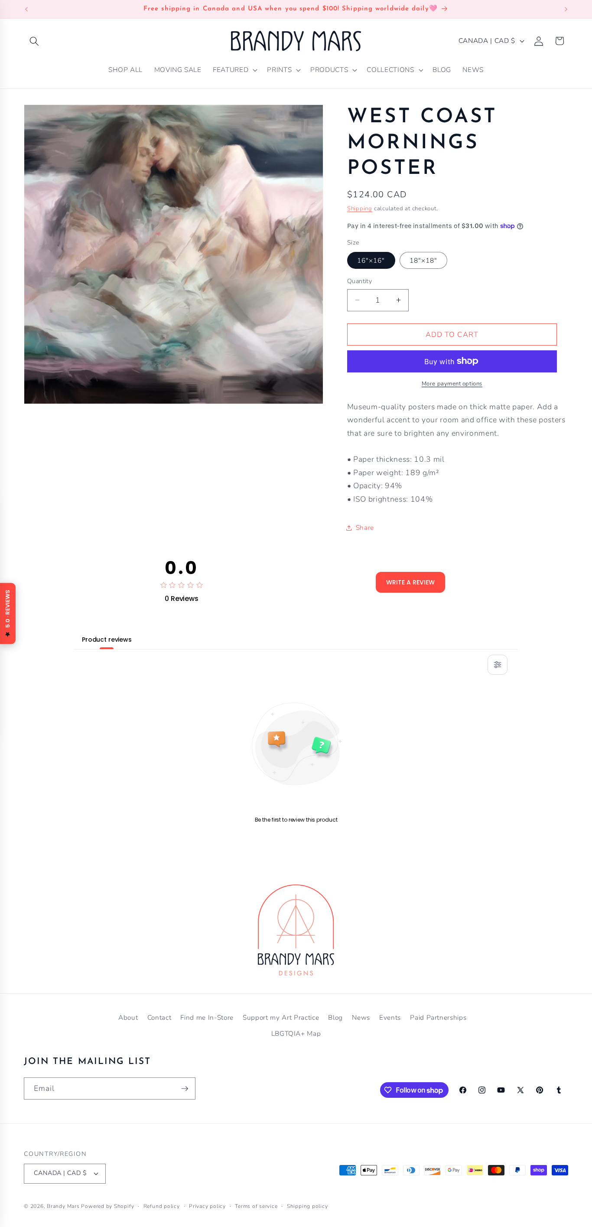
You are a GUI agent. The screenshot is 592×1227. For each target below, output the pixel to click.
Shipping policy (307, 1206)
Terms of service (256, 1206)
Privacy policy (207, 1206)
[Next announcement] (566, 9)
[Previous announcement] (26, 9)
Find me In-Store (207, 1017)
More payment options (452, 384)
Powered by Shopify (107, 1206)
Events (390, 1017)
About (128, 1017)
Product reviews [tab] (107, 639)
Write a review (410, 582)
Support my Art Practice (281, 1017)
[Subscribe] (184, 1088)
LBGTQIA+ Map (296, 1033)
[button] (34, 40)
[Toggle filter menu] (497, 665)
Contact (159, 1017)
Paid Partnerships (438, 1017)
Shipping (359, 208)
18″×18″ (424, 260)
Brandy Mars (63, 1206)
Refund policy (161, 1206)
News (361, 1017)
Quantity (359, 281)
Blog (335, 1017)
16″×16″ (371, 260)
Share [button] (365, 527)
